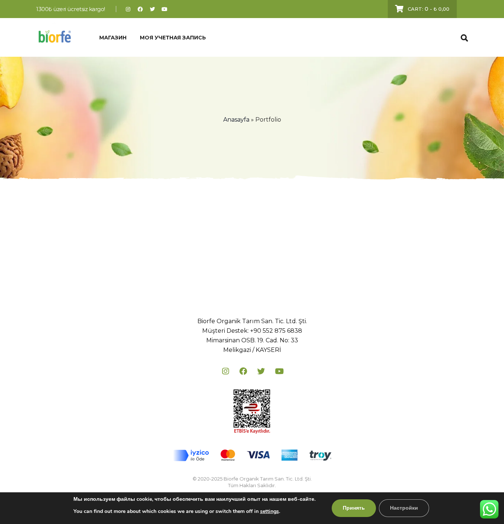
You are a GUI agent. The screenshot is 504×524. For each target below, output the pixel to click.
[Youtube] (165, 9)
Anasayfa (236, 119)
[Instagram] (128, 9)
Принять (354, 507)
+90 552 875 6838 (276, 330)
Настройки (404, 507)
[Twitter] (152, 9)
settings (269, 511)
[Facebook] (140, 9)
